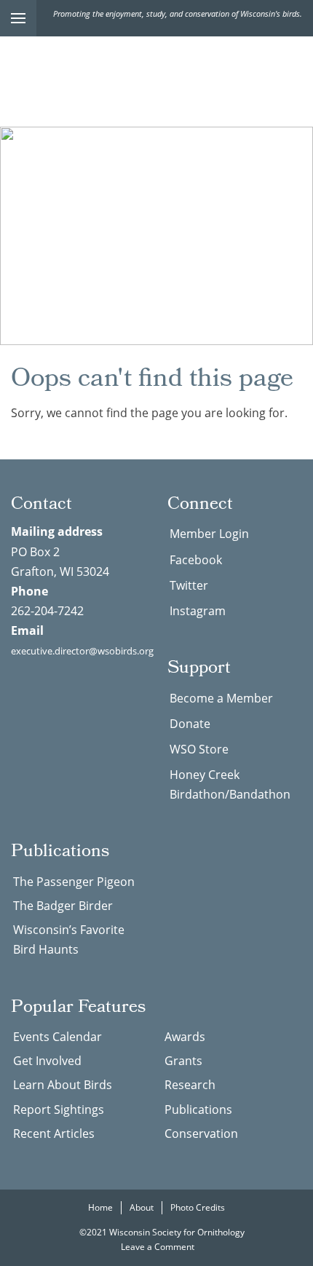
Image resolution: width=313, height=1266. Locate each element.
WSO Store (199, 749)
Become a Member (221, 698)
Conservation (201, 1133)
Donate (190, 724)
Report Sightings (58, 1109)
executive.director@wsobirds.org (82, 650)
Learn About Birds (62, 1085)
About (142, 1207)
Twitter (189, 585)
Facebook (196, 560)
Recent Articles (54, 1133)
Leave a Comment (159, 1247)
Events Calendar (57, 1037)
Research (190, 1085)
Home (100, 1207)
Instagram (198, 611)
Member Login (209, 534)
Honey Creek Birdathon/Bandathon (230, 784)
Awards (185, 1037)
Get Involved (47, 1061)
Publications (198, 1109)
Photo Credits (197, 1207)
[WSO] (156, 78)
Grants (183, 1061)
